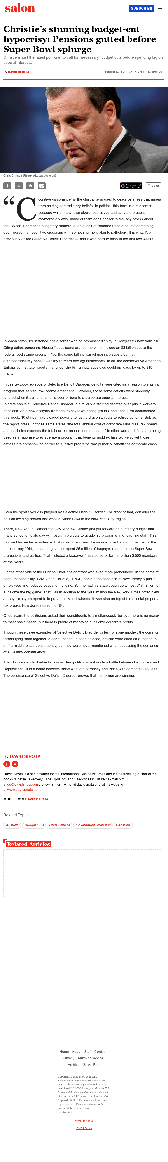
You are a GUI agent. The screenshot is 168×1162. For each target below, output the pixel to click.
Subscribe (141, 8)
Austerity (12, 825)
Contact (100, 1052)
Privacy (68, 1058)
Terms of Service (90, 1058)
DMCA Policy (84, 1128)
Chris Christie (59, 825)
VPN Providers (84, 1121)
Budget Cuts (34, 825)
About (76, 1052)
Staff (87, 1052)
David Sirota (18, 72)
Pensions (123, 825)
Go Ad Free (91, 1065)
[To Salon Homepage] (20, 7)
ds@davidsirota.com (23, 785)
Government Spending (92, 825)
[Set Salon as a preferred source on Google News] (131, 185)
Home (64, 1052)
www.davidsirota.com (23, 790)
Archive (74, 1065)
